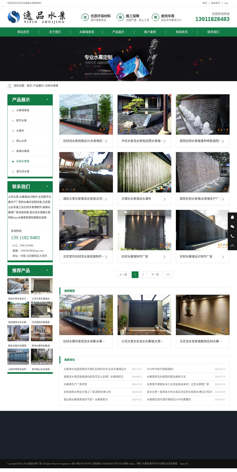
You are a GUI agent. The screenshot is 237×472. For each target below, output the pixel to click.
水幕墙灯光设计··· (48, 450)
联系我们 (215, 3)
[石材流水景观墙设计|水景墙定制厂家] (86, 114)
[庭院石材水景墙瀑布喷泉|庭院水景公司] (203, 114)
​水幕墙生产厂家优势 (75, 384)
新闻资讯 (182, 32)
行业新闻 (121, 455)
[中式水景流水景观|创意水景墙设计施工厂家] (144, 114)
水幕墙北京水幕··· (100, 455)
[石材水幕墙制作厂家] (144, 230)
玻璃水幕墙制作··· (22, 460)
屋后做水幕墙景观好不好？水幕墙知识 (86, 399)
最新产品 (19, 443)
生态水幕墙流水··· (22, 465)
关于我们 (55, 32)
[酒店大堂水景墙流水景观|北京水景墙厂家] (86, 172)
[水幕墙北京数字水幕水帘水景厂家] (37, 17)
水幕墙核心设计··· (48, 455)
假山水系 (21, 140)
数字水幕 (21, 120)
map (226, 3)
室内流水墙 (22, 171)
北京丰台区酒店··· (100, 460)
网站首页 (23, 32)
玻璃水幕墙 (22, 151)
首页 (205, 3)
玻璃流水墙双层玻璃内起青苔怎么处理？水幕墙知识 (93, 376)
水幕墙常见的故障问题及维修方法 (166, 376)
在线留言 (147, 465)
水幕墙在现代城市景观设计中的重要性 (169, 399)
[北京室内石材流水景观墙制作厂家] (86, 230)
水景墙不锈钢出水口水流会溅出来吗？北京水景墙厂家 (178, 384)
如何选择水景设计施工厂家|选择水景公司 (87, 391)
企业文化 (147, 455)
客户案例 (150, 32)
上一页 (123, 274)
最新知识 (45, 443)
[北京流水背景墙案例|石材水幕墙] (203, 315)
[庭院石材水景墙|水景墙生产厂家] (203, 172)
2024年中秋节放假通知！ (161, 369)
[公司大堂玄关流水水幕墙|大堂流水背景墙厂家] (144, 315)
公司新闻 (121, 450)
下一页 (155, 274)
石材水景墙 (51, 85)
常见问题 (121, 460)
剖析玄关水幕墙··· (48, 460)
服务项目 (147, 460)
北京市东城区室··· (100, 465)
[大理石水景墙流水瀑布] (144, 172)
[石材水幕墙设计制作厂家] (203, 230)
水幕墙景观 (86, 32)
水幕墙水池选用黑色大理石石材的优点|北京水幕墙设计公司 (97, 369)
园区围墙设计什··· (48, 465)
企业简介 (147, 450)
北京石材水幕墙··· (22, 450)
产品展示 (118, 32)
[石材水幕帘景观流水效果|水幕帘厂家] (86, 315)
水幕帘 (20, 130)
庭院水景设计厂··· (22, 455)
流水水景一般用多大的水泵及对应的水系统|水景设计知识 (179, 391)
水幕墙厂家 (122, 465)
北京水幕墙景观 (99, 450)
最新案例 (97, 443)
